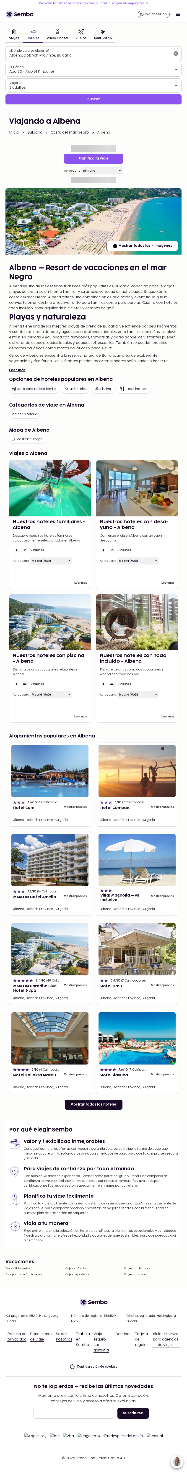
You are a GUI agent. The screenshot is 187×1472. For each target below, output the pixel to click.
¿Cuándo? (17, 67)
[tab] (14, 35)
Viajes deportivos (77, 1274)
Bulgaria (34, 132)
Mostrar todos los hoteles (93, 1104)
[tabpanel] (93, 75)
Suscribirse (133, 1413)
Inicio (14, 132)
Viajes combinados (137, 1268)
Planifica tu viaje (94, 158)
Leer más (17, 370)
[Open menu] (178, 14)
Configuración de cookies (97, 1366)
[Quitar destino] (176, 53)
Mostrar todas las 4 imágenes (145, 245)
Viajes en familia (24, 414)
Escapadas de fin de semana (25, 1274)
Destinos (123, 1334)
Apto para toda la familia (36, 389)
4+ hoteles (78, 389)
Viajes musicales (135, 1274)
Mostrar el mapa (29, 439)
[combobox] (89, 55)
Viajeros (15, 83)
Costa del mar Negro (70, 132)
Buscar (93, 99)
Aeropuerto (72, 171)
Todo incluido (137, 389)
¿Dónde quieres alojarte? (29, 51)
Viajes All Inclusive (17, 1268)
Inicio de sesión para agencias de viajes (165, 1339)
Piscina (105, 389)
